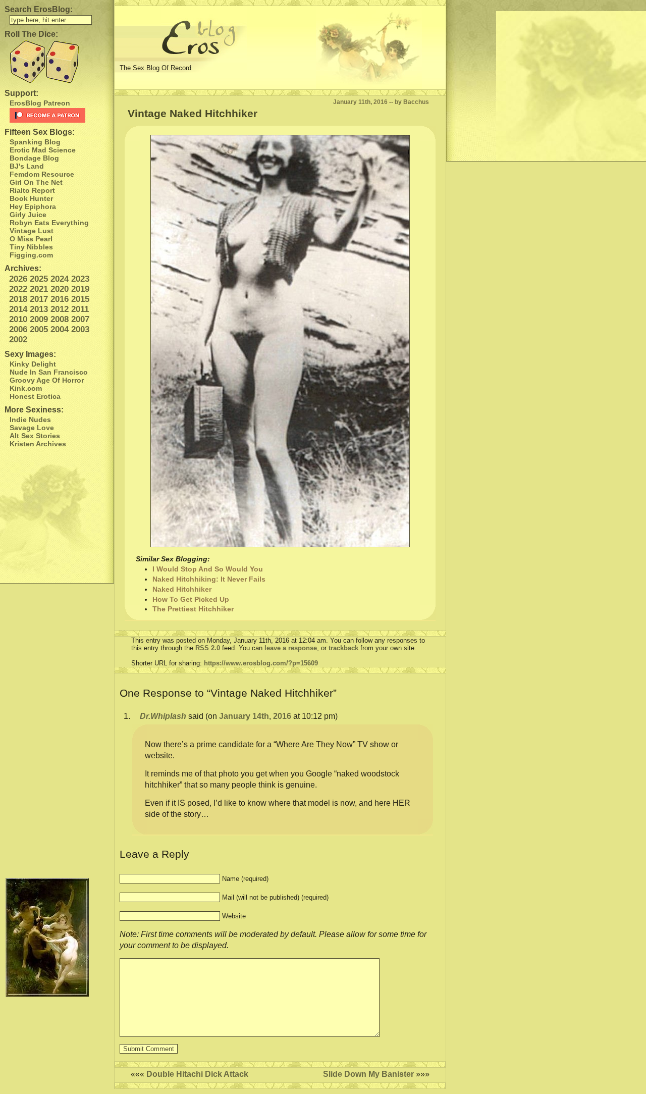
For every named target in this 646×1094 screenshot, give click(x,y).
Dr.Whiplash (163, 716)
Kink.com (26, 388)
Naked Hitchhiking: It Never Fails (208, 579)
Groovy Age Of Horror (47, 380)
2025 (39, 279)
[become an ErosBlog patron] (59, 115)
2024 (59, 279)
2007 (80, 319)
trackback (343, 648)
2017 (39, 299)
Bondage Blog (34, 158)
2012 (59, 309)
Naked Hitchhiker (181, 589)
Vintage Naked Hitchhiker (192, 113)
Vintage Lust (31, 231)
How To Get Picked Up (190, 599)
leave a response (290, 648)
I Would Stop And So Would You (207, 569)
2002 (18, 339)
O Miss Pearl (31, 239)
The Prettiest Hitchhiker (193, 609)
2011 (80, 309)
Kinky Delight (33, 364)
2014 (18, 309)
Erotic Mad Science (43, 150)
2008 (59, 319)
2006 (18, 329)
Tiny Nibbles (31, 247)
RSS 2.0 (207, 648)
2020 (59, 289)
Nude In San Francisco (49, 372)
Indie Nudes (30, 419)
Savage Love (32, 428)
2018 (18, 299)
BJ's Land (27, 166)
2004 (59, 329)
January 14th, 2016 (255, 716)
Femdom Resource (42, 174)
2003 (80, 329)
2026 (18, 279)
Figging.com (31, 255)
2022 (18, 289)
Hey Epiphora (33, 206)
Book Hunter (31, 198)
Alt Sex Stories (35, 436)
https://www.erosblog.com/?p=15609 (261, 663)
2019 (80, 289)
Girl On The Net (36, 182)
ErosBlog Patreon (40, 103)
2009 (39, 319)
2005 (39, 329)
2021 (39, 289)
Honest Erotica (35, 396)
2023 (80, 279)
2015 (80, 299)
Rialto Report (32, 190)
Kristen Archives (38, 444)
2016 (59, 299)
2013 (39, 309)
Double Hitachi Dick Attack (197, 1074)
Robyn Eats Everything (49, 223)
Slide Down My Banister (368, 1074)
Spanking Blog (35, 142)
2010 (18, 319)
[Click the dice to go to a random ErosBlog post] (57, 62)
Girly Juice (28, 215)
